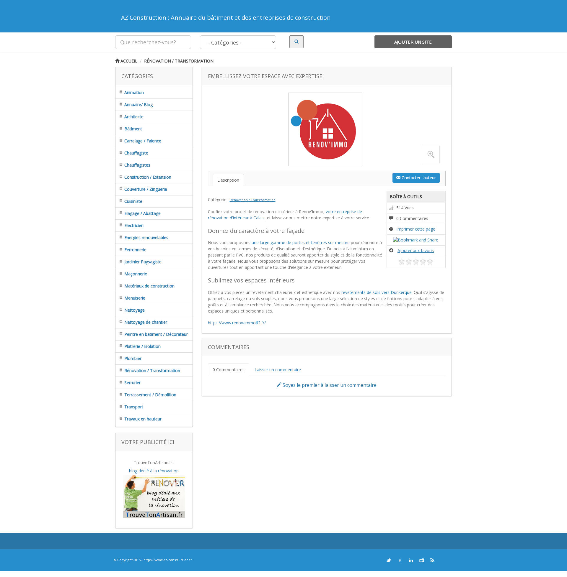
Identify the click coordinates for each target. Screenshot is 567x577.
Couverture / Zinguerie (145, 189)
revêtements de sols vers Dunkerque (376, 292)
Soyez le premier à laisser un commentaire (329, 385)
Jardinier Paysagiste (143, 261)
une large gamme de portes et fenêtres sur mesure (301, 242)
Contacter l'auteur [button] (418, 177)
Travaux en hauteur (143, 419)
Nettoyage (134, 310)
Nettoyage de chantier (145, 322)
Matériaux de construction (149, 286)
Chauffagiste (136, 153)
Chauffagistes (137, 165)
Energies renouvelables (146, 237)
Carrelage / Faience (142, 141)
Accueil (128, 61)
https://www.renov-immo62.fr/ (237, 323)
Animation (134, 92)
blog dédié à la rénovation (154, 471)
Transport (133, 407)
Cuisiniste (133, 201)
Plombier (132, 358)
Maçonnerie (135, 274)
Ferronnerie (135, 249)
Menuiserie (134, 298)
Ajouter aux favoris (415, 250)
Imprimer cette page (415, 229)
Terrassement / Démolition (150, 394)
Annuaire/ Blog (138, 104)
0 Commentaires (229, 369)
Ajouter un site (413, 42)
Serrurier (132, 382)
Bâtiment (133, 128)
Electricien (134, 225)
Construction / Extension (147, 177)
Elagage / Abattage (142, 213)
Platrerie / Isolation (142, 346)
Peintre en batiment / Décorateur (156, 334)
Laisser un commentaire (278, 369)
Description (228, 180)
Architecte (134, 116)
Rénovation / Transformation (179, 61)
